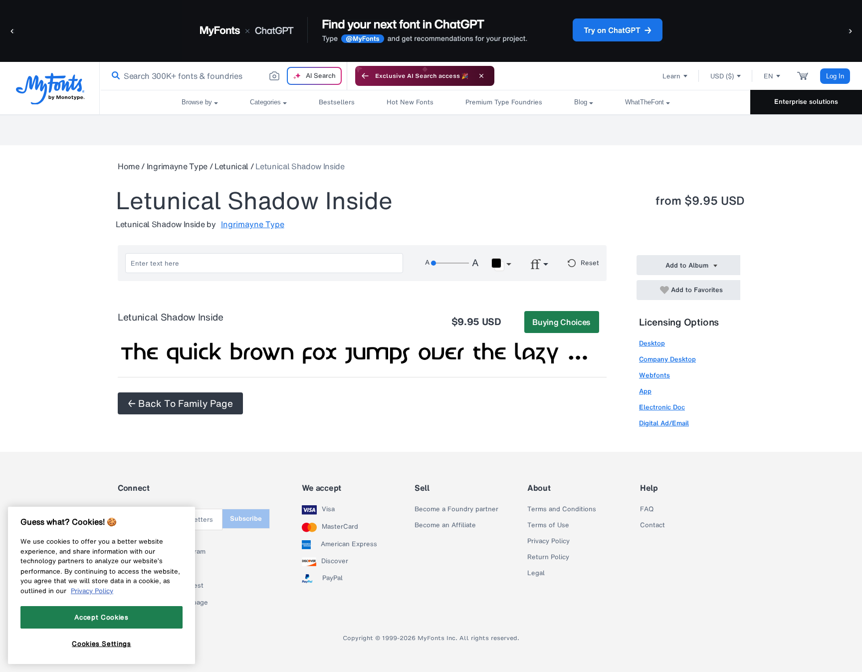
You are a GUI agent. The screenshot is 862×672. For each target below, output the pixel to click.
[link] (114, 76)
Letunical (231, 166)
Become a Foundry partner (456, 509)
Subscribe (246, 518)
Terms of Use (548, 525)
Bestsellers (337, 102)
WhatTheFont (644, 102)
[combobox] (223, 76)
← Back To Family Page (180, 403)
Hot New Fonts (410, 102)
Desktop (652, 343)
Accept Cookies (101, 617)
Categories (265, 102)
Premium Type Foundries (503, 102)
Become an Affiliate (445, 525)
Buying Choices (561, 322)
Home (129, 166)
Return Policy (548, 557)
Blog (580, 102)
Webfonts (654, 375)
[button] (12, 30)
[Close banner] (481, 76)
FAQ (646, 509)
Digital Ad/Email (664, 423)
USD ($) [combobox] (722, 76)
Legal (536, 573)
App (645, 391)
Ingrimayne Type (177, 166)
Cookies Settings (101, 644)
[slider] (450, 263)
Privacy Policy (548, 541)
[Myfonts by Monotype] (50, 88)
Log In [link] (835, 76)
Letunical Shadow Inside (300, 166)
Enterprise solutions (806, 101)
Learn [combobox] (671, 76)
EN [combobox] (768, 76)
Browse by (197, 102)
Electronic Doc (662, 407)
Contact (652, 525)
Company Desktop (667, 359)
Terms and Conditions (561, 509)
